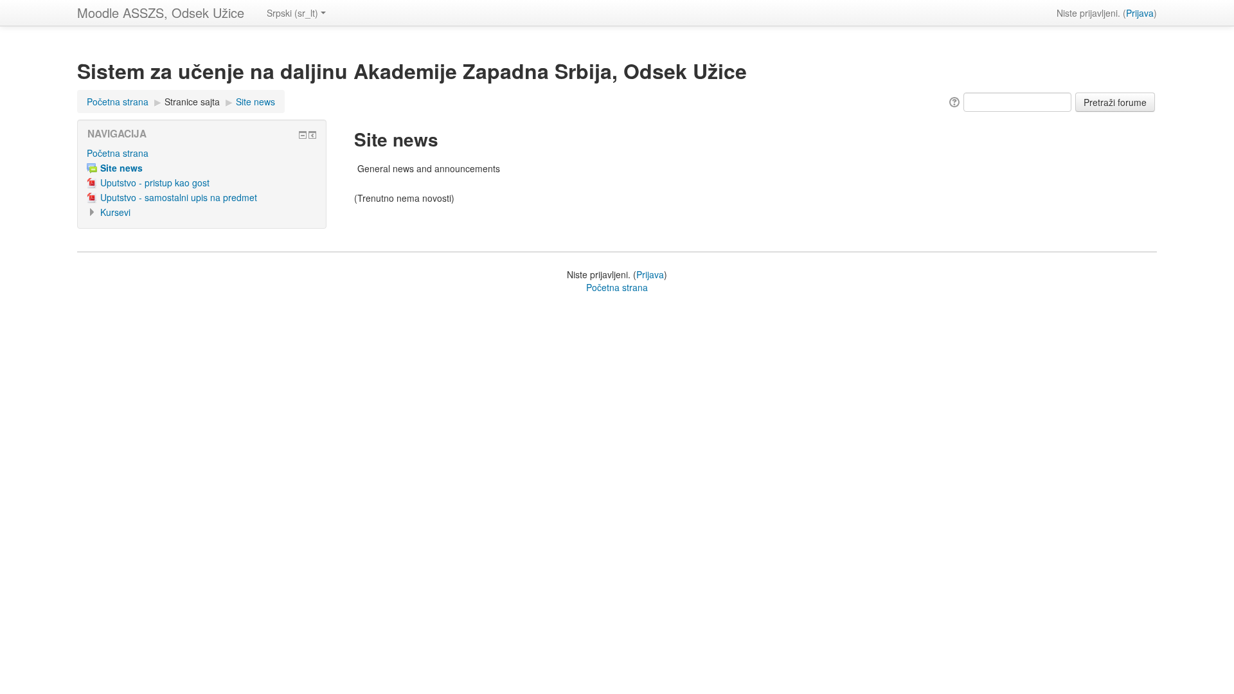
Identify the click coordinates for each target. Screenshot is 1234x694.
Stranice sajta (192, 101)
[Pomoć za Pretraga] (953, 100)
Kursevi (115, 212)
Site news (255, 101)
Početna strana (117, 101)
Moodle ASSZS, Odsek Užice (160, 12)
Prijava (1140, 12)
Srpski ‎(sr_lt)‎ (292, 12)
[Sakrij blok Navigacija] (303, 135)
